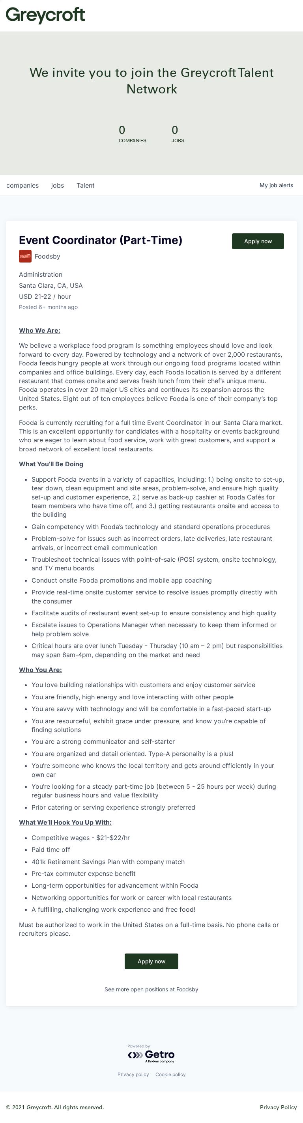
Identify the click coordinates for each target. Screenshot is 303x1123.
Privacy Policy (278, 1107)
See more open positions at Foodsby (151, 989)
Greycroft (45, 16)
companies (22, 185)
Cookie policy (170, 1074)
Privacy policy (133, 1074)
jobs (57, 185)
